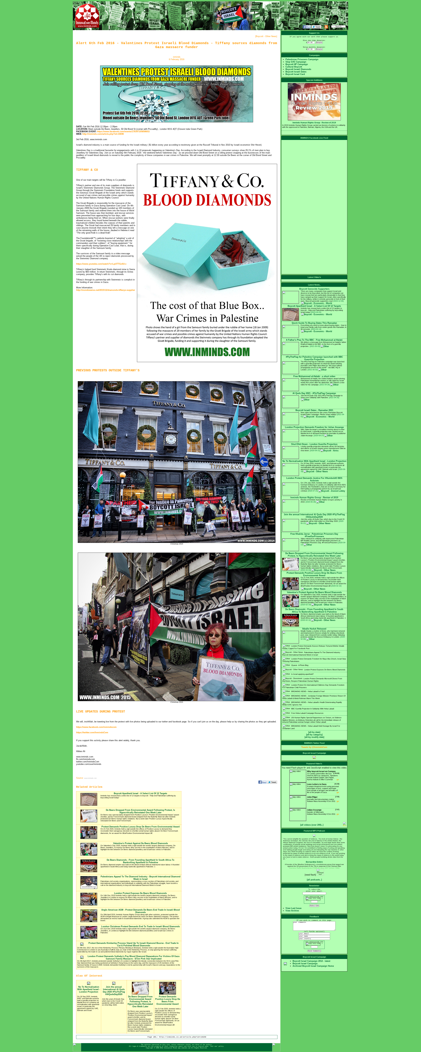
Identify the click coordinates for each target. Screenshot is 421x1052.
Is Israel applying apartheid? (302, 674)
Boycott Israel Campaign (305, 963)
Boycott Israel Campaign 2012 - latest (311, 961)
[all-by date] (314, 732)
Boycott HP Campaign (296, 64)
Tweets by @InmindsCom (314, 747)
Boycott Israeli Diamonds (298, 69)
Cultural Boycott (293, 67)
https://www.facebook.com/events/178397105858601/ (123, 131)
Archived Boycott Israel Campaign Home (313, 966)
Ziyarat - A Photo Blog (299, 665)
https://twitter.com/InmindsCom (92, 732)
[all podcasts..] (314, 879)
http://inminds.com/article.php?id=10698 (103, 134)
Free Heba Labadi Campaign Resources (307, 713)
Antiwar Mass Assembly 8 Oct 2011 (323, 799)
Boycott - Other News (266, 36)
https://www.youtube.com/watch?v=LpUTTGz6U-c (101, 264)
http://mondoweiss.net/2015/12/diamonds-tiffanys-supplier (105, 290)
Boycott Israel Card (295, 74)
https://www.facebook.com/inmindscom (96, 727)
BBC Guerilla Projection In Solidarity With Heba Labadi (312, 709)
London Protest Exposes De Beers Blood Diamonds (324, 670)
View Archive (292, 910)
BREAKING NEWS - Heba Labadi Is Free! (308, 691)
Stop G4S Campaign (295, 62)
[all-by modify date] (314, 737)
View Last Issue (293, 908)
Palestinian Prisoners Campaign (301, 59)
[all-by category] (314, 734)
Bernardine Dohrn (314, 862)
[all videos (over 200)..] (311, 825)
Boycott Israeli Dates (295, 71)
